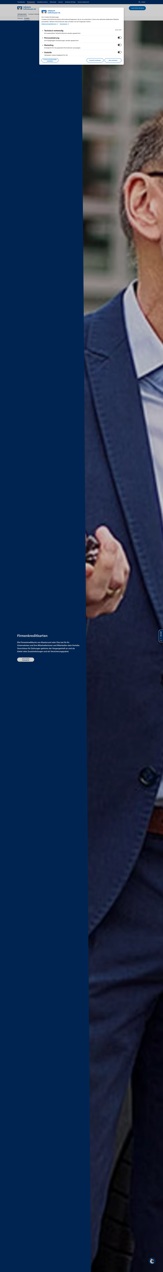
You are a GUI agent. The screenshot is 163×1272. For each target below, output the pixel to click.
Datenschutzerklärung (49, 24)
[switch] (119, 38)
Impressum (63, 24)
